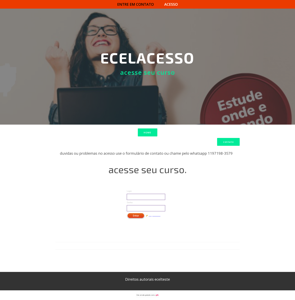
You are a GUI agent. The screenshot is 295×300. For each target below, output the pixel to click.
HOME (147, 132)
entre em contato (135, 4)
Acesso (171, 4)
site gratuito (146, 295)
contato (228, 141)
